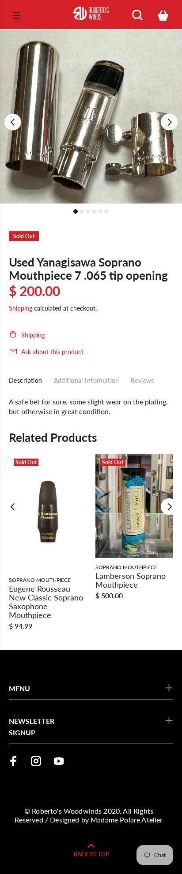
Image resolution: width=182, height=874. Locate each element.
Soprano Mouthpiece (40, 580)
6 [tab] (106, 211)
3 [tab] (88, 211)
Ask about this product (52, 352)
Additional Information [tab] (86, 380)
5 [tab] (100, 211)
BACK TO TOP (91, 854)
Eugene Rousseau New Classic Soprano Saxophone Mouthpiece (46, 602)
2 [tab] (82, 211)
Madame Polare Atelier (127, 819)
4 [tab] (94, 211)
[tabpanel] (91, 117)
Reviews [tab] (142, 380)
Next (169, 122)
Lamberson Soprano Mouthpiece (130, 580)
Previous (12, 122)
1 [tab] (75, 211)
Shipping (20, 308)
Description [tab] (25, 380)
